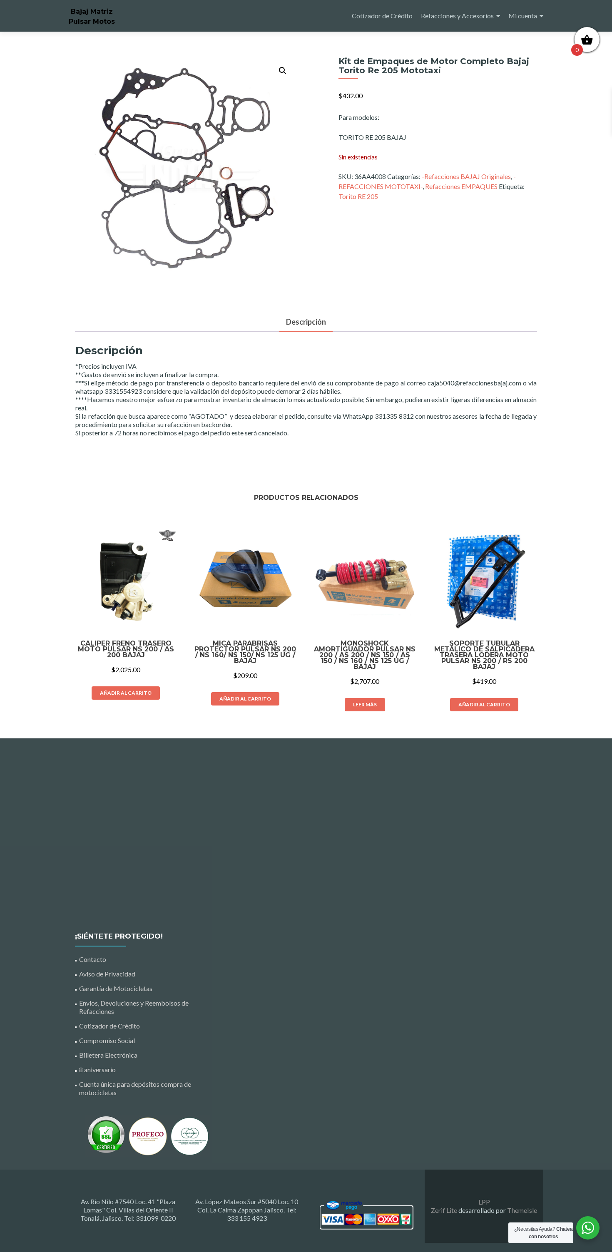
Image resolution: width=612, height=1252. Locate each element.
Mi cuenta (522, 16)
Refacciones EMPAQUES (461, 186)
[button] (282, 70)
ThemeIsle (522, 1210)
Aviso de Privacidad (107, 974)
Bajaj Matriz (92, 11)
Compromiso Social (107, 1040)
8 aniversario (97, 1069)
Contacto (92, 959)
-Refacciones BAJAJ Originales (466, 176)
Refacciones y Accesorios (457, 16)
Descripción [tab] (306, 321)
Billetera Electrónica (108, 1055)
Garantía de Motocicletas (115, 988)
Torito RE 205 (358, 196)
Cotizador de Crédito (382, 16)
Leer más (365, 704)
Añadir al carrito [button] (126, 693)
